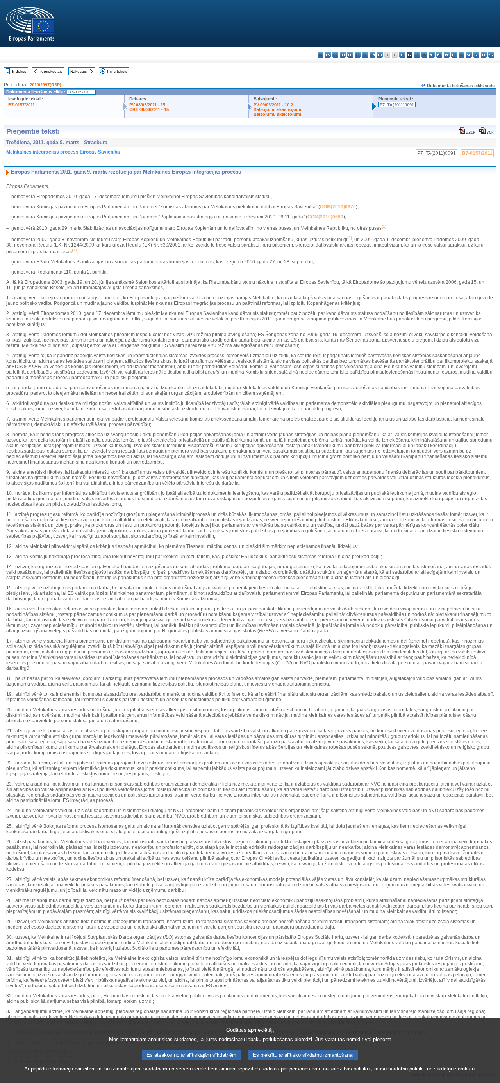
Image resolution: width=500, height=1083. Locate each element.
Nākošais (78, 71)
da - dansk (343, 55)
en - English (372, 55)
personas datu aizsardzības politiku (329, 1069)
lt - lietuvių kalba (417, 55)
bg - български (320, 55)
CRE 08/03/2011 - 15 (149, 109)
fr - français (380, 55)
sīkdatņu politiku (406, 1069)
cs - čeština (335, 55)
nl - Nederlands (439, 55)
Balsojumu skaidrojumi (277, 109)
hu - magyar (424, 55)
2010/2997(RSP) (45, 84)
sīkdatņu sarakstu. (455, 1069)
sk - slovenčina (469, 55)
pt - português (454, 55)
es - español (328, 55)
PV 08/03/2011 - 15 (147, 104)
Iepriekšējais (51, 71)
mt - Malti (432, 55)
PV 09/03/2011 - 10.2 (273, 104)
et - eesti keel (358, 55)
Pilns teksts (117, 71)
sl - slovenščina (476, 55)
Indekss (19, 71)
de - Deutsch (350, 55)
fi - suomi (484, 55)
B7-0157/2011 (21, 104)
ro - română (461, 55)
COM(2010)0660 (325, 217)
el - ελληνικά (365, 55)
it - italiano (402, 55)
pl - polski (447, 55)
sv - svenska (491, 55)
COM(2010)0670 (338, 206)
